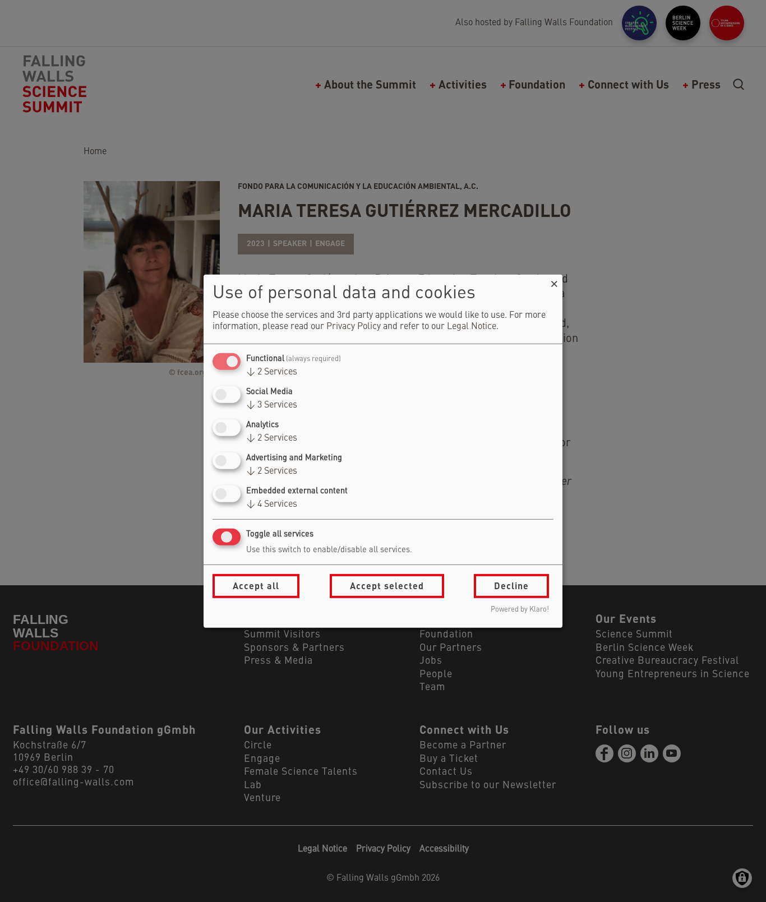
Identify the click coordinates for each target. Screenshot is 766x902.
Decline (511, 585)
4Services (271, 504)
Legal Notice (471, 326)
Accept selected (387, 585)
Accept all (256, 585)
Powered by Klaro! (520, 609)
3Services (271, 405)
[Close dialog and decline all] (554, 281)
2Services (271, 372)
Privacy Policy (353, 326)
